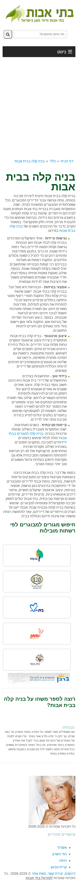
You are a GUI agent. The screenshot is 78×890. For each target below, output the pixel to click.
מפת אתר (39, 873)
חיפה (63, 860)
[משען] (37, 633)
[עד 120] (37, 581)
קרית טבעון (59, 867)
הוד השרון (59, 854)
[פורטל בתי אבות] (39, 13)
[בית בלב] (37, 607)
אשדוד (62, 847)
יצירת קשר (55, 873)
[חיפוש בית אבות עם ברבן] (39, 678)
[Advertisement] (39, 109)
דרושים (70, 873)
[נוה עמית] (37, 555)
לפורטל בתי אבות (39, 878)
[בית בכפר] (37, 659)
